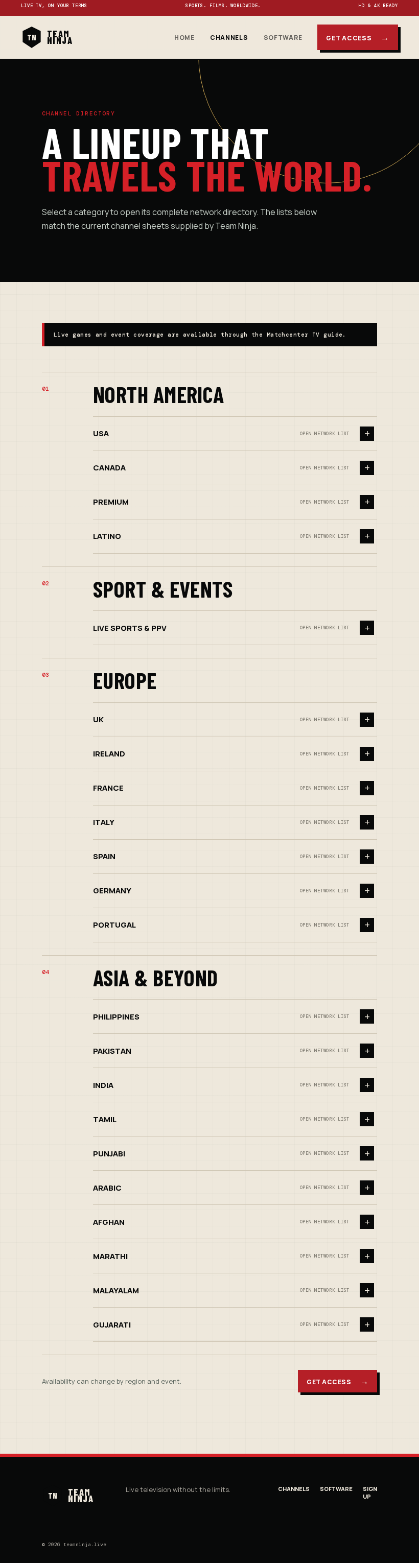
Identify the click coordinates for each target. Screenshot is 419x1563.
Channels (229, 37)
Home (184, 37)
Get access (337, 1381)
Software (283, 37)
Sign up (370, 1492)
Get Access (357, 37)
